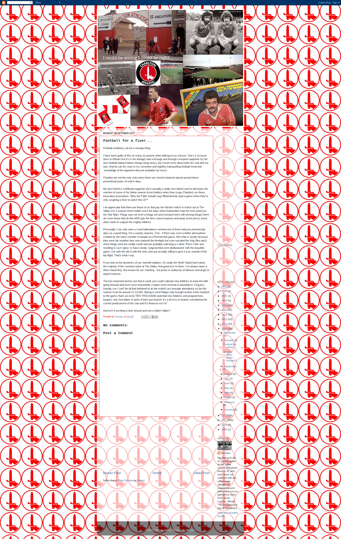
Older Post (201, 473)
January (229, 409)
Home (157, 473)
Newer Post (112, 473)
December (230, 332)
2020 (224, 296)
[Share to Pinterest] (156, 317)
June (227, 383)
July (226, 378)
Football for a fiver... (230, 346)
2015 (224, 319)
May (227, 388)
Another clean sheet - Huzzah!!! (230, 356)
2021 (224, 291)
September (230, 366)
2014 (224, 324)
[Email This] (143, 317)
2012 (224, 415)
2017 (224, 310)
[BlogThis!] (146, 317)
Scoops (225, 453)
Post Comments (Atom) (131, 480)
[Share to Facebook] (153, 317)
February (229, 402)
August (228, 374)
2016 (224, 314)
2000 (224, 429)
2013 (224, 328)
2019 (224, 300)
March (228, 397)
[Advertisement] (156, 443)
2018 (224, 305)
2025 (224, 286)
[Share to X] (149, 317)
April (227, 392)
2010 (224, 425)
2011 (224, 420)
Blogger (190, 530)
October (229, 340)
